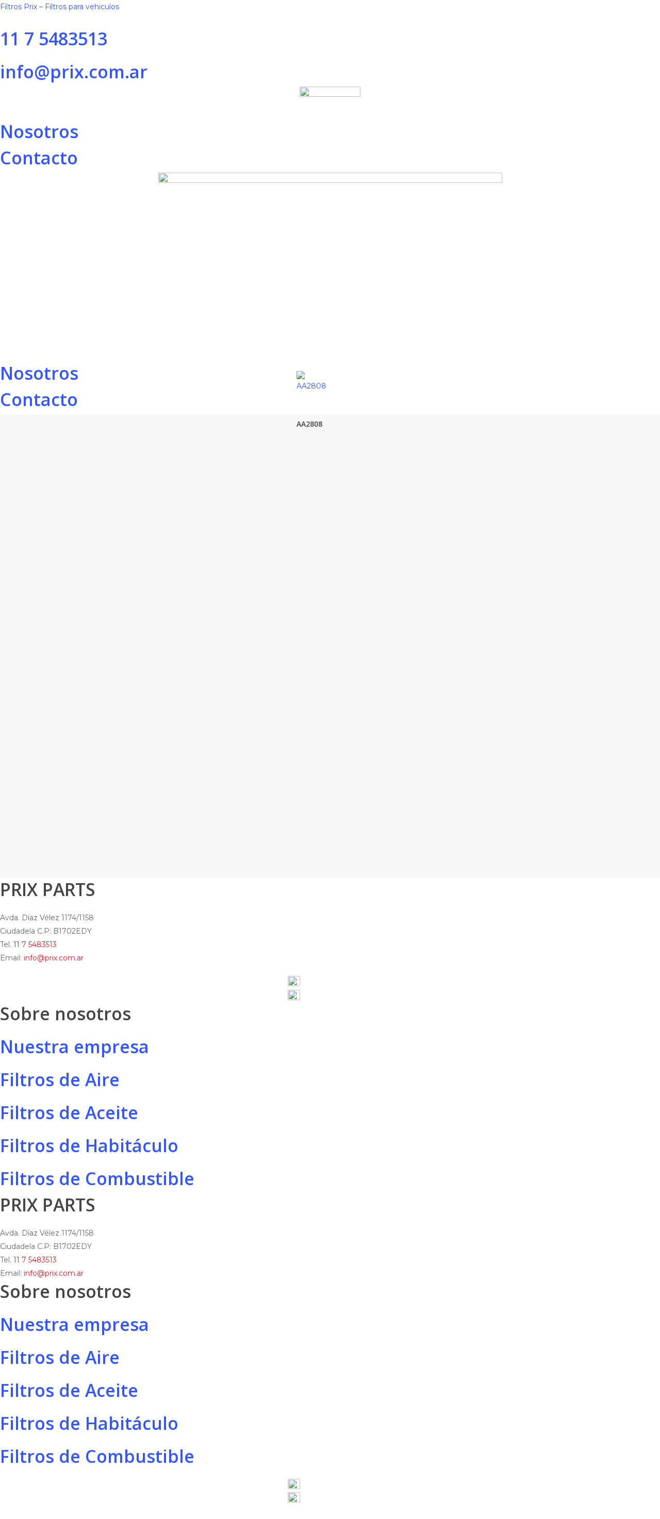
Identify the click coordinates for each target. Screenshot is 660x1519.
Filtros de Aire (60, 1079)
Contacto (39, 158)
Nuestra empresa (74, 1046)
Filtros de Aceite (69, 1112)
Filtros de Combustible (97, 1178)
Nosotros (39, 131)
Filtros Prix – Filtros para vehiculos (59, 6)
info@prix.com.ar (73, 71)
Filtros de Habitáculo (89, 1145)
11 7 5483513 (56, 38)
